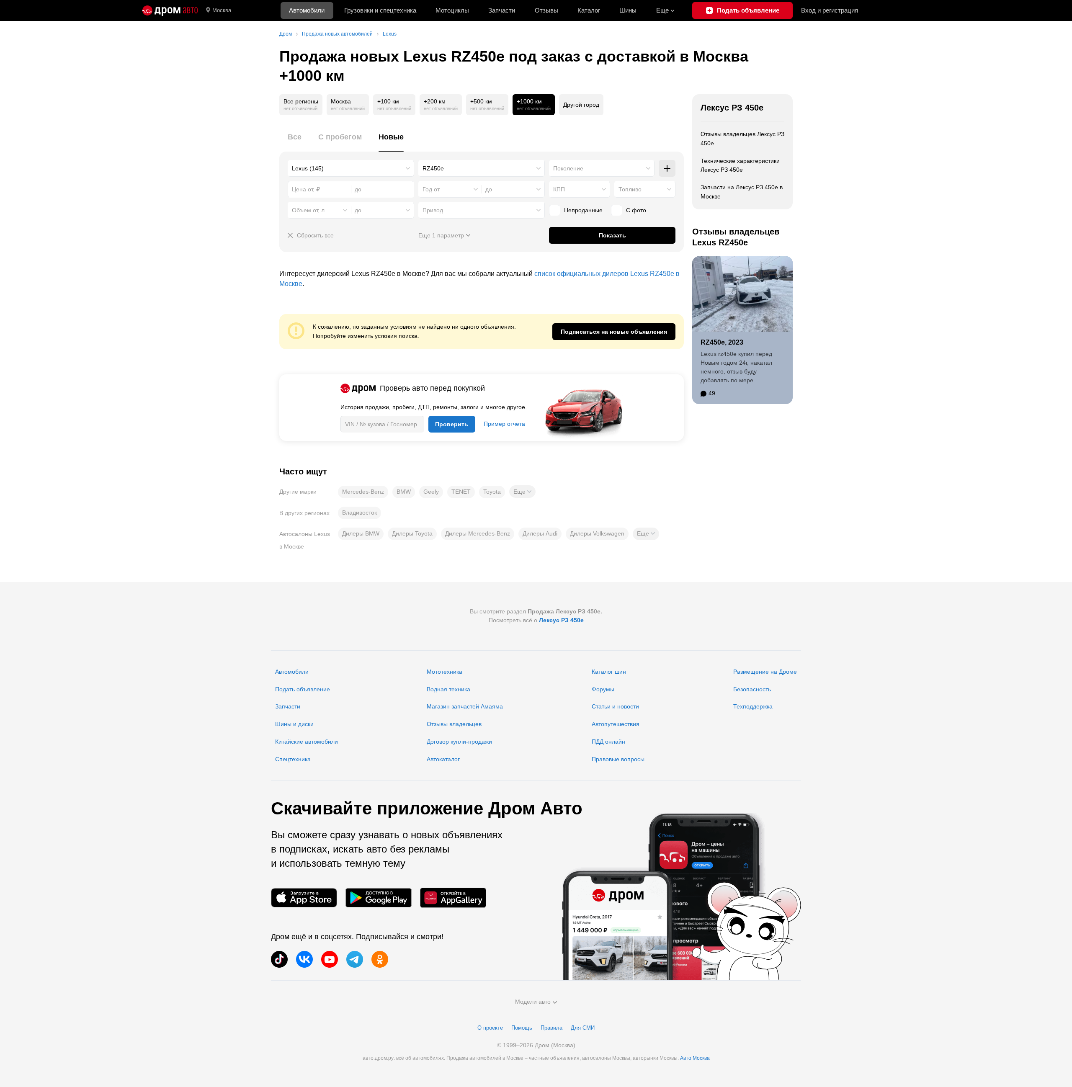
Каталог (588, 10)
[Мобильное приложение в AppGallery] (453, 898)
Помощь (521, 1028)
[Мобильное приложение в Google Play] (378, 898)
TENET (461, 491)
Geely (431, 491)
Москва (221, 10)
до (488, 189)
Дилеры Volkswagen (597, 533)
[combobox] (351, 168)
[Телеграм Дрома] (354, 959)
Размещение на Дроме (765, 671)
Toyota (492, 491)
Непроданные (583, 210)
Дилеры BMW (360, 533)
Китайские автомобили (306, 741)
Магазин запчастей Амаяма (465, 706)
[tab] (295, 142)
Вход (829, 10)
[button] (522, 491)
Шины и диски (294, 724)
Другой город (581, 104)
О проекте (490, 1028)
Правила (551, 1028)
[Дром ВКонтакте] (304, 959)
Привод (433, 210)
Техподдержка (753, 706)
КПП (559, 189)
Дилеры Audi (540, 533)
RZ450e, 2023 (722, 342)
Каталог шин (609, 671)
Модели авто (533, 1001)
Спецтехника (293, 759)
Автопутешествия (615, 724)
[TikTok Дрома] (279, 959)
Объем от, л (308, 210)
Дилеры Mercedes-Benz (477, 533)
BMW (404, 491)
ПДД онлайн (608, 741)
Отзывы (546, 10)
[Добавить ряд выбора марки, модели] (667, 168)
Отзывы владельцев (454, 724)
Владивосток (359, 512)
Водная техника (448, 689)
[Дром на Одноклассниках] (379, 959)
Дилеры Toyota (412, 533)
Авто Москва (695, 1058)
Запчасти (501, 10)
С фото (636, 210)
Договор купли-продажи (459, 741)
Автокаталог (443, 759)
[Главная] (170, 10)
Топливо (630, 189)
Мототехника (444, 671)
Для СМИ (583, 1028)
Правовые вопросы (618, 759)
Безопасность (752, 689)
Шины (627, 10)
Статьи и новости (615, 706)
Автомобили (307, 10)
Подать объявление (302, 689)
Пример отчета (504, 423)
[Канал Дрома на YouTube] (329, 959)
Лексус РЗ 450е (732, 107)
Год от (431, 189)
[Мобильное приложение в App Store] (304, 898)
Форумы (603, 689)
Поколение (568, 168)
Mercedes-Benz (363, 491)
